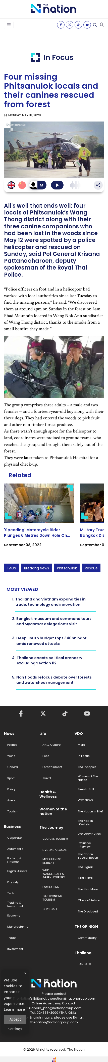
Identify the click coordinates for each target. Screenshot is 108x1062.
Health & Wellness (48, 794)
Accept (15, 1019)
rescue (91, 568)
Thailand (83, 952)
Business (12, 826)
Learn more (14, 1009)
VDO (79, 733)
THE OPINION (86, 926)
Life (42, 733)
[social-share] (61, 24)
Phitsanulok (67, 568)
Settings (15, 1028)
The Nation (76, 1049)
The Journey (51, 827)
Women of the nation (53, 811)
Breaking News (36, 568)
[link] (39, 520)
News (9, 733)
